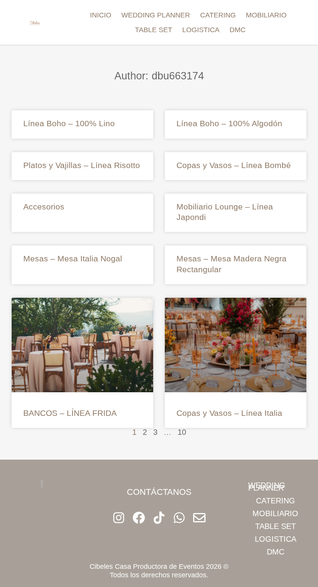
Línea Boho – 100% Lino (69, 123)
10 (182, 432)
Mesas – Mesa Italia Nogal (72, 258)
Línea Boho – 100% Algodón (229, 123)
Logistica (200, 30)
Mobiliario (266, 15)
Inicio (100, 15)
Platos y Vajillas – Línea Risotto (81, 165)
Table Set (153, 30)
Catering (218, 15)
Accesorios (43, 206)
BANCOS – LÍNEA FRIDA (70, 412)
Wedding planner (155, 15)
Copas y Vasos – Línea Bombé (233, 165)
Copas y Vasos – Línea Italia (229, 412)
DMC (237, 30)
